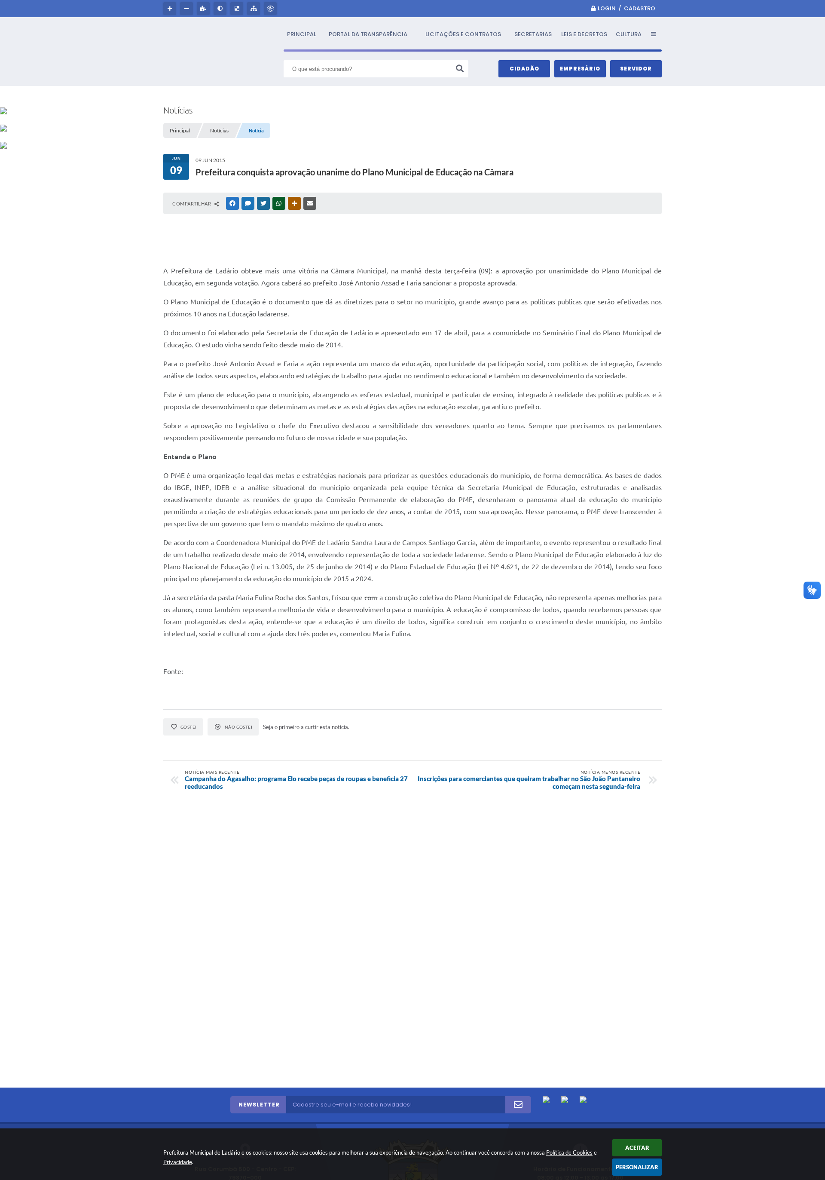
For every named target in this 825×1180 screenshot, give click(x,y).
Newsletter (259, 1104)
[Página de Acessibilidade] (271, 8)
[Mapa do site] (254, 8)
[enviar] (518, 1104)
